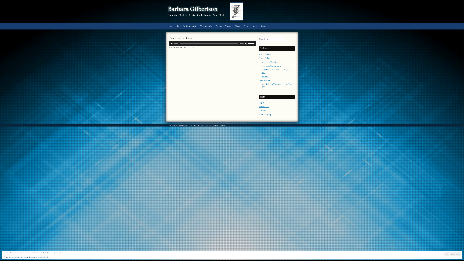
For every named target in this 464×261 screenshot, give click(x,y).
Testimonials (206, 26)
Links (255, 26)
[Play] (171, 44)
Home (170, 26)
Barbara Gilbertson (193, 9)
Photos (218, 26)
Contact (264, 26)
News (246, 26)
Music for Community (271, 66)
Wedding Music (190, 26)
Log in (261, 103)
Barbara (265, 77)
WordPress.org (265, 114)
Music (237, 26)
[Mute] (246, 44)
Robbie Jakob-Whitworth (219, 125)
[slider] (251, 43)
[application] (212, 43)
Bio (178, 26)
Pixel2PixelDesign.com (200, 125)
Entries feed (264, 107)
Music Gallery (265, 54)
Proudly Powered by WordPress (176, 125)
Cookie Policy (45, 257)
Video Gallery (265, 80)
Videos (228, 26)
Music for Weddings (270, 62)
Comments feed (266, 110)
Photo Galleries (265, 58)
